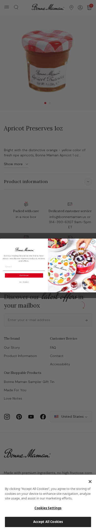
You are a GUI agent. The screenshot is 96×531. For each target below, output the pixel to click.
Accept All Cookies (48, 521)
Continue (24, 275)
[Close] (90, 481)
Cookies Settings (47, 508)
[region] (48, 503)
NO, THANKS (24, 282)
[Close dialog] (93, 242)
